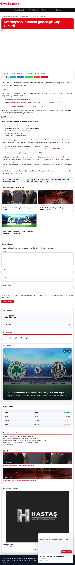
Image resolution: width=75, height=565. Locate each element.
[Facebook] (5, 338)
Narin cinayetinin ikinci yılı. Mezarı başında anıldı (18, 436)
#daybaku (9, 102)
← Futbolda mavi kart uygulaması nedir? (10, 180)
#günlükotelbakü (34, 102)
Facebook (20, 77)
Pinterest (44, 77)
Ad (3, 270)
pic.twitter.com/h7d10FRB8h (50, 102)
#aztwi (37, 149)
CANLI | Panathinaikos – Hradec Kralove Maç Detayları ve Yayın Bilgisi (25, 440)
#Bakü (15, 102)
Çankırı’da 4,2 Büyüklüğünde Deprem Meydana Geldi (20, 438)
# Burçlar (34, 146)
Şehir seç (8, 320)
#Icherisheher (30, 149)
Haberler (4, 16)
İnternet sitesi (6, 285)
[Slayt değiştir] (34, 549)
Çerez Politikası (55, 10)
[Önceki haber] (65, 351)
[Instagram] (16, 338)
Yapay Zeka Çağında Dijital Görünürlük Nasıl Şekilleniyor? (21, 442)
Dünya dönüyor (8, 444)
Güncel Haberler (19, 10)
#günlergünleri (22, 102)
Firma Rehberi (33, 10)
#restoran (40, 146)
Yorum (4, 251)
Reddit (37, 77)
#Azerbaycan (20, 149)
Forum (44, 10)
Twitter (13, 77)
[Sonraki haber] (69, 351)
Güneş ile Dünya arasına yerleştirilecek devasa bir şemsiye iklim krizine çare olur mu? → (48, 180)
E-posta (5, 277)
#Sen (24, 146)
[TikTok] (27, 338)
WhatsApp (29, 77)
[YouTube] (21, 338)
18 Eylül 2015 (39, 106)
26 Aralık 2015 (37, 153)
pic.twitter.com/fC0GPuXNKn (50, 149)
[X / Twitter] (10, 338)
